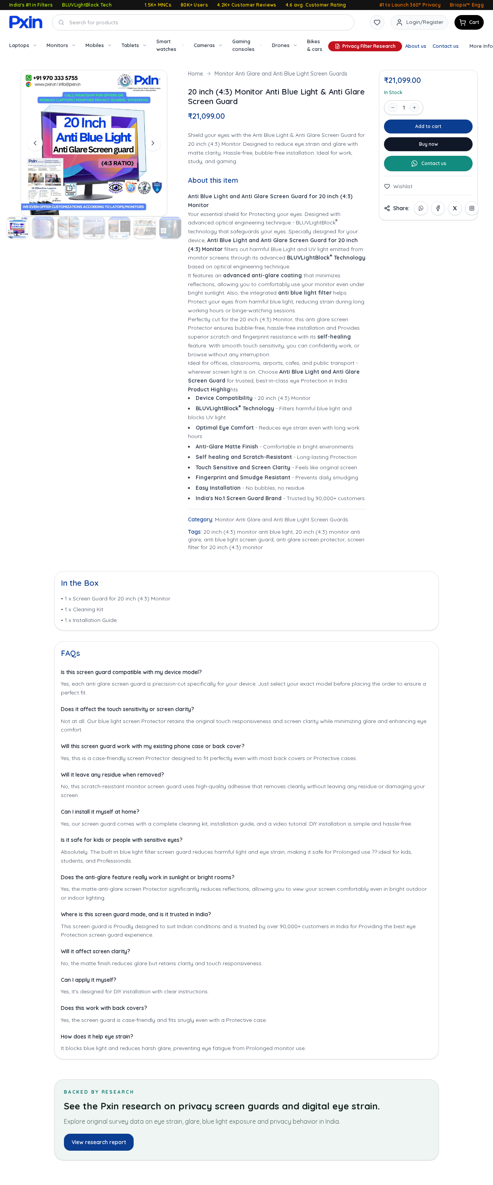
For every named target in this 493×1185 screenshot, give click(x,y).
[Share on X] (455, 208)
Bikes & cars (314, 45)
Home (195, 73)
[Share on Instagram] (472, 208)
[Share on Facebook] (438, 208)
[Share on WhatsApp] (421, 208)
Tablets (130, 45)
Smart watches (166, 45)
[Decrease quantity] (392, 107)
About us (415, 46)
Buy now (428, 144)
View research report (99, 1142)
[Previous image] (35, 143)
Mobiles (95, 45)
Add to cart (428, 126)
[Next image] (153, 143)
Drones (281, 45)
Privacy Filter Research (369, 46)
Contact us (446, 46)
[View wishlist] (377, 22)
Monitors (57, 45)
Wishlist (403, 186)
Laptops (19, 45)
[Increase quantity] (414, 107)
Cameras (204, 45)
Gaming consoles (243, 45)
